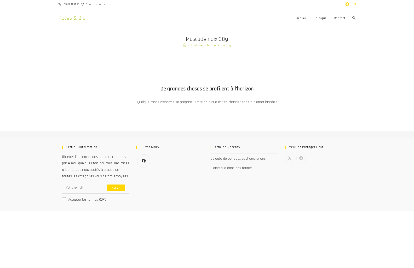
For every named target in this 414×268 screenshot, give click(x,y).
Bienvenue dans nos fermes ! (232, 168)
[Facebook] (143, 160)
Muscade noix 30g (219, 45)
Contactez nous (95, 4)
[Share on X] (289, 158)
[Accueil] (184, 45)
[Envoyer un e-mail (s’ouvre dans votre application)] (353, 4)
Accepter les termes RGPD (87, 199)
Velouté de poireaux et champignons (238, 158)
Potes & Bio (72, 18)
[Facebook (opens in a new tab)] (347, 4)
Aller (116, 188)
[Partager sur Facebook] (301, 158)
